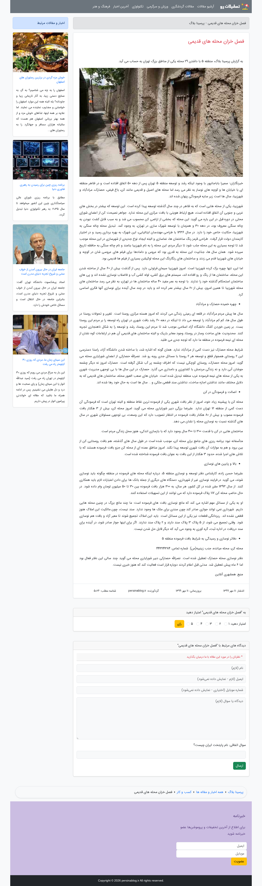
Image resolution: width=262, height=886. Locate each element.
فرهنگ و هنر (101, 6)
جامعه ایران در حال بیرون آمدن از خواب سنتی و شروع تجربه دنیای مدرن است (42, 271)
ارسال (239, 765)
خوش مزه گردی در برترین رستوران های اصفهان (42, 79)
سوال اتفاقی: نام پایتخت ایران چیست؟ (219, 745)
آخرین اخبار (121, 6)
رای (179, 623)
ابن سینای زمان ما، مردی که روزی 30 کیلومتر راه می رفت (44, 362)
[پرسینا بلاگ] (234, 6)
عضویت (239, 861)
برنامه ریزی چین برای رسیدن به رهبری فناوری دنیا (42, 187)
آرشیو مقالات (205, 6)
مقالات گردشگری (183, 6)
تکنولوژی (137, 6)
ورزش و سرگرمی (157, 6)
